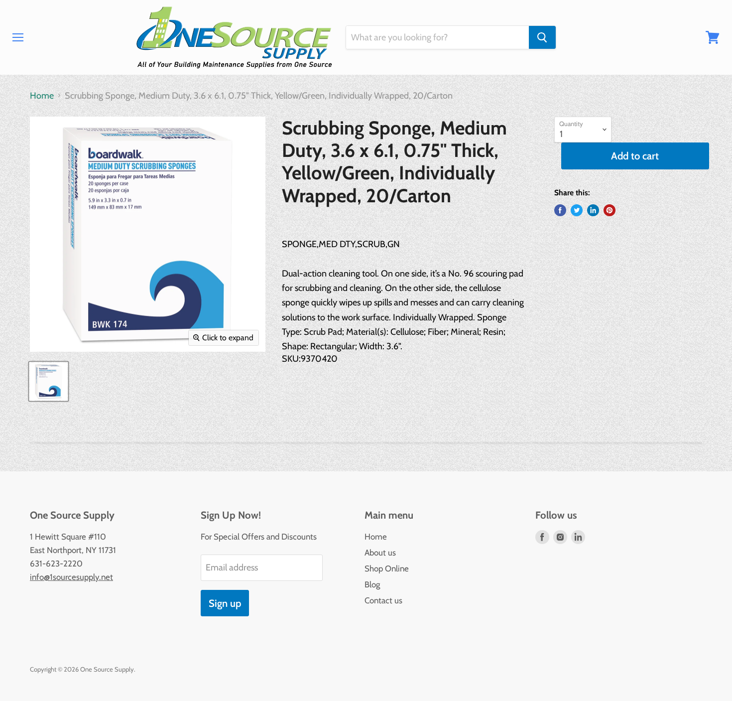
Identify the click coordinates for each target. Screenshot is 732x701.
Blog (372, 584)
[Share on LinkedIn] (593, 210)
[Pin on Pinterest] (609, 210)
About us (380, 553)
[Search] (542, 37)
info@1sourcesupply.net (71, 577)
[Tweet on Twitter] (577, 210)
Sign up (225, 603)
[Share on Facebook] (560, 210)
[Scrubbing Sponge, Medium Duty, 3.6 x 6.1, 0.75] (48, 381)
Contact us (383, 600)
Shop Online (387, 568)
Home (42, 96)
